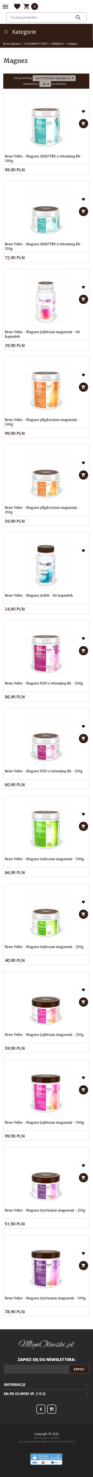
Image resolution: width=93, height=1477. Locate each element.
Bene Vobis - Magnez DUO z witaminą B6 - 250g (44, 771)
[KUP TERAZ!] (83, 123)
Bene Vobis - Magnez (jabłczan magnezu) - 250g (44, 1035)
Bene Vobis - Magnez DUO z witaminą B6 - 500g (44, 683)
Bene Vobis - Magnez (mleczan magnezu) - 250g (44, 947)
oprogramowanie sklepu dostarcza (39, 1441)
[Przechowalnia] (17, 6)
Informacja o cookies (46, 1438)
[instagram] (51, 1409)
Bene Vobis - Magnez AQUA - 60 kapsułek (39, 595)
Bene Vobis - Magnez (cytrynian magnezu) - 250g (45, 1210)
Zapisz (79, 1369)
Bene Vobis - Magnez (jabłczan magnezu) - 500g (44, 1122)
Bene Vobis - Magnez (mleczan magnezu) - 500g (44, 859)
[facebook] (40, 1409)
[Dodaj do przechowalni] (83, 111)
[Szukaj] (78, 18)
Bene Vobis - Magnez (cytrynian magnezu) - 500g (45, 1298)
